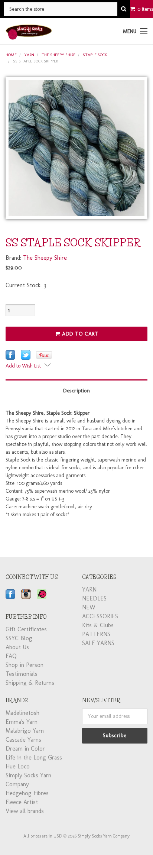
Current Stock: (26, 285)
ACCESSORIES (100, 616)
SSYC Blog (19, 638)
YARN (29, 54)
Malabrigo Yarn (25, 730)
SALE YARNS (98, 643)
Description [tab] (76, 390)
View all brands (25, 810)
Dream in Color (25, 748)
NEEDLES (94, 598)
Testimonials (22, 673)
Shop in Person (24, 664)
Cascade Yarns (23, 739)
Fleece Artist (22, 802)
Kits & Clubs (98, 625)
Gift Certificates (26, 629)
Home (11, 54)
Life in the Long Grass (34, 757)
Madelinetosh (22, 712)
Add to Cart (79, 334)
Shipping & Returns (30, 682)
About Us (17, 647)
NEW (88, 607)
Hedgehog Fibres (27, 793)
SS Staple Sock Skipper (35, 61)
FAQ (11, 656)
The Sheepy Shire (58, 54)
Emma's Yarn (22, 721)
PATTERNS (96, 634)
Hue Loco (18, 766)
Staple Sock (95, 54)
